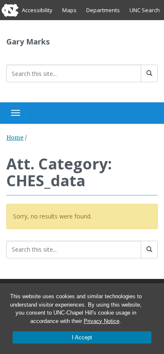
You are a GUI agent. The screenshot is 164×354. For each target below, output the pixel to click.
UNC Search (145, 10)
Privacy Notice (101, 321)
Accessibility (37, 10)
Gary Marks (28, 41)
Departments (103, 10)
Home (15, 137)
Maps (69, 10)
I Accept (82, 337)
